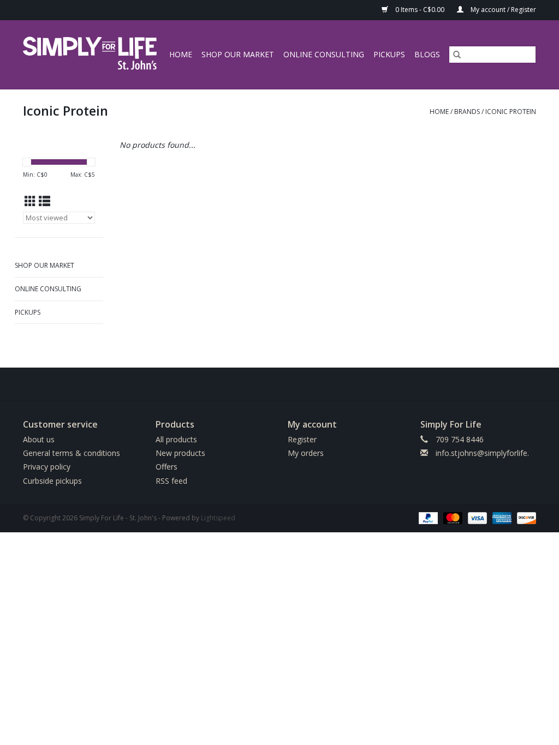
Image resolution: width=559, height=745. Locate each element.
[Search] (457, 54)
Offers (166, 466)
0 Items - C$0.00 (420, 9)
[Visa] (476, 517)
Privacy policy (46, 466)
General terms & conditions (71, 453)
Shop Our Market (237, 54)
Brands (467, 111)
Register (302, 439)
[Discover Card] (524, 517)
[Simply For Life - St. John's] (91, 55)
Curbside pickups (52, 481)
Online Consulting (323, 54)
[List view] (44, 201)
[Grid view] (30, 201)
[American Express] (501, 517)
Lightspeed (218, 517)
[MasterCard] (451, 517)
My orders (306, 453)
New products (180, 453)
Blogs (427, 54)
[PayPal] (427, 517)
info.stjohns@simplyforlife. (482, 453)
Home (180, 54)
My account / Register (502, 9)
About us (39, 439)
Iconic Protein (510, 111)
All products (176, 439)
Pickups (389, 54)
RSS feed (171, 481)
